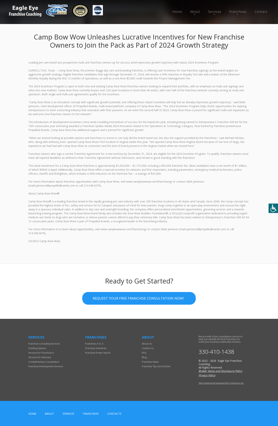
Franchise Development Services (45, 366)
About (195, 11)
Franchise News (150, 361)
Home (177, 11)
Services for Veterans (39, 357)
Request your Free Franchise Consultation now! (138, 298)
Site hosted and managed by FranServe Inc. (221, 383)
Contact (261, 11)
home (32, 413)
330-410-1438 (216, 352)
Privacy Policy (207, 375)
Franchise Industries (95, 348)
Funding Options (37, 348)
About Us (147, 343)
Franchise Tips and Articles (156, 366)
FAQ (144, 352)
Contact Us (148, 348)
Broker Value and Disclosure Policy (220, 371)
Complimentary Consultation (43, 361)
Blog (144, 357)
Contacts (114, 413)
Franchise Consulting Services (44, 343)
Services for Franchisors (41, 352)
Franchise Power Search (97, 352)
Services (214, 11)
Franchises (238, 11)
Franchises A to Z (94, 343)
